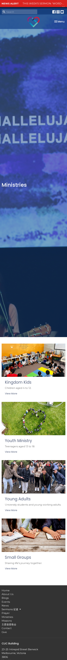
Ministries (7, 616)
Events (6, 601)
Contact (7, 628)
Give (4, 632)
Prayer (6, 613)
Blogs (5, 597)
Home (6, 590)
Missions (7, 620)
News (5, 605)
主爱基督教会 (9, 624)
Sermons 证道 (10, 609)
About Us (7, 594)
